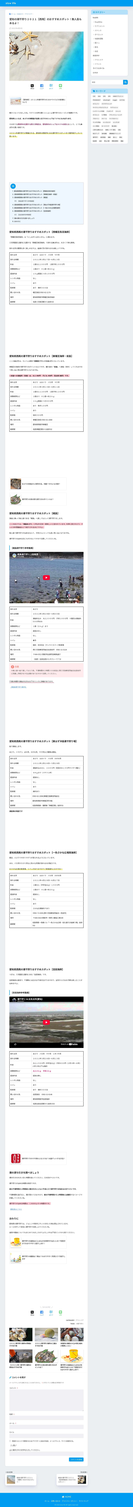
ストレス (98, 30)
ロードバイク (105, 126)
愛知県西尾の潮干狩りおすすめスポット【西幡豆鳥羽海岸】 (34, 191)
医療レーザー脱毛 (110, 130)
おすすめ (122, 100)
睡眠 (109, 137)
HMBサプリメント (118, 96)
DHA (99, 96)
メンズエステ (106, 122)
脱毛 (96, 47)
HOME (67, 1496)
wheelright (106, 100)
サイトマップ (83, 1501)
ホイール (104, 118)
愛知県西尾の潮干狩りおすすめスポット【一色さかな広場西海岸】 (36, 208)
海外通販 (104, 133)
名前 (12, 1414)
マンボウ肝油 (96, 122)
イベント (98, 64)
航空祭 (95, 141)
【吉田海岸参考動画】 (23, 214)
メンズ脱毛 (96, 126)
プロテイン (96, 118)
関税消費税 (115, 141)
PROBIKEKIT (97, 100)
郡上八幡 (106, 141)
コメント (13, 1388)
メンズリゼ (116, 122)
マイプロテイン (113, 118)
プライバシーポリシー (69, 1501)
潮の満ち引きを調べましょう (23, 218)
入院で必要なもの (98, 130)
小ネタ (95, 72)
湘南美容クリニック (115, 133)
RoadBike (98, 22)
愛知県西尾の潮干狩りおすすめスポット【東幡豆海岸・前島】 (35, 194)
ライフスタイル (98, 68)
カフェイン (96, 104)
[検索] (125, 82)
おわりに (16, 221)
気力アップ (96, 133)
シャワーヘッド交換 (98, 111)
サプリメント (100, 26)
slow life (11, 3)
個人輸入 (114, 126)
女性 (119, 130)
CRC (94, 96)
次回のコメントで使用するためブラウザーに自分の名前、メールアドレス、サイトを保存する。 (43, 1441)
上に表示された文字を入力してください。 (25, 1450)
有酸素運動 (99, 38)
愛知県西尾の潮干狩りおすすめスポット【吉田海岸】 (32, 211)
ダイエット (99, 34)
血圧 (96, 51)
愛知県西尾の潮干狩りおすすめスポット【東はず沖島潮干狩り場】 (36, 204)
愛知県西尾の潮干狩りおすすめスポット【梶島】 (30, 197)
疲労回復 (102, 137)
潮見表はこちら (16, 1209)
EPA (109, 96)
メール (12, 1423)
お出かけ (96, 55)
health (95, 17)
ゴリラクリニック (107, 104)
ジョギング (110, 111)
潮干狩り (80, 1324)
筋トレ (97, 42)
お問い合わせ (55, 1501)
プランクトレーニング (115, 115)
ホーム (47, 1501)
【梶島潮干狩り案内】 (18, 687)
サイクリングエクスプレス (100, 107)
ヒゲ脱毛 (104, 115)
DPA (104, 96)
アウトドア (80, 1320)
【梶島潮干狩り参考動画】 (25, 201)
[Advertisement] (46, 161)
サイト (11, 1432)
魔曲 (122, 141)
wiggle (115, 100)
